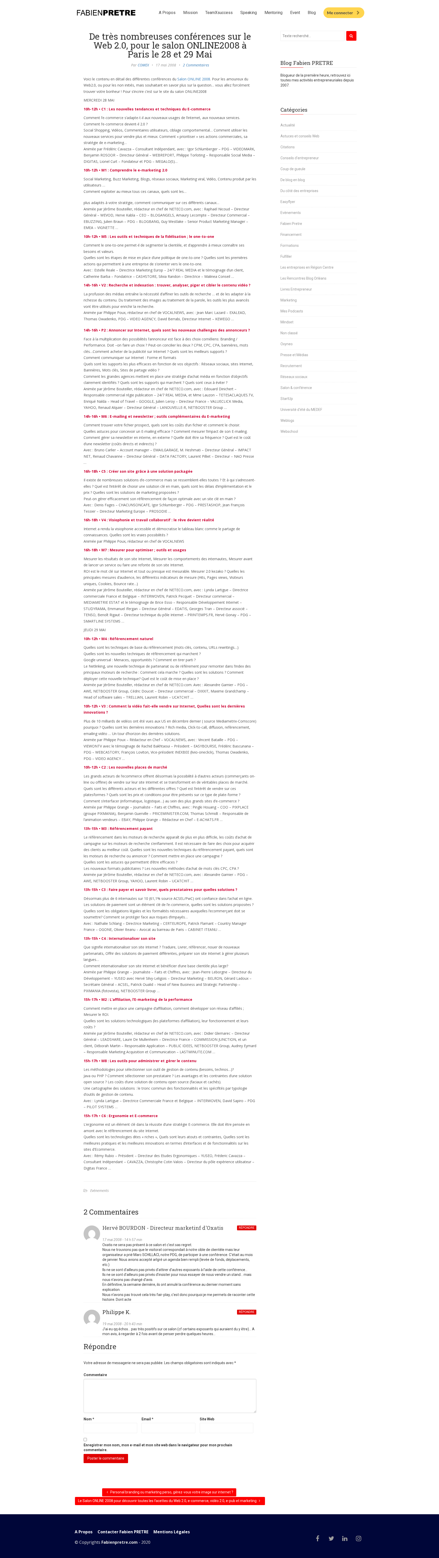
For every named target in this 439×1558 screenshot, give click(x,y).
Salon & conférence (296, 388)
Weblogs (287, 421)
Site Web (207, 1419)
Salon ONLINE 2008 (193, 79)
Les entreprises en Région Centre (307, 267)
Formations (289, 245)
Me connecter (340, 12)
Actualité (287, 125)
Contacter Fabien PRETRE (123, 1532)
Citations (287, 147)
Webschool (289, 431)
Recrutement (291, 366)
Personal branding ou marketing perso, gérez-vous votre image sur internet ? (171, 1492)
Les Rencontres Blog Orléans (303, 278)
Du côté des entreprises (299, 191)
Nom (89, 1419)
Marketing (288, 300)
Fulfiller (286, 256)
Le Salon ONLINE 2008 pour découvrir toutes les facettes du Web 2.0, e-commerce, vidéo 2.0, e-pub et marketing (167, 1501)
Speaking (248, 12)
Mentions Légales (171, 1532)
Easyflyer (287, 202)
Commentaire (95, 1375)
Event (295, 12)
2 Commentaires (196, 65)
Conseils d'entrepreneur (299, 158)
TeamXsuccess (219, 12)
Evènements (99, 1190)
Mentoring (273, 12)
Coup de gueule (292, 169)
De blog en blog (292, 180)
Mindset (286, 322)
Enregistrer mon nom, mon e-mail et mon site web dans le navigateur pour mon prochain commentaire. (158, 1447)
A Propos (167, 12)
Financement (291, 235)
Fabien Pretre (291, 224)
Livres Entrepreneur (296, 289)
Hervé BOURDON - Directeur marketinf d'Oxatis (162, 1227)
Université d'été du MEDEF (301, 410)
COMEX (143, 65)
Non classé (289, 333)
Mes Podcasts (291, 311)
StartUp (286, 399)
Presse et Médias (294, 355)
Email (147, 1419)
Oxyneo (286, 344)
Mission (190, 12)
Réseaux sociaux (293, 377)
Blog (312, 12)
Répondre (247, 1228)
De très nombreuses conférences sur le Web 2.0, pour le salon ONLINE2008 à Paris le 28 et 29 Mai (170, 45)
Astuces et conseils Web (299, 136)
